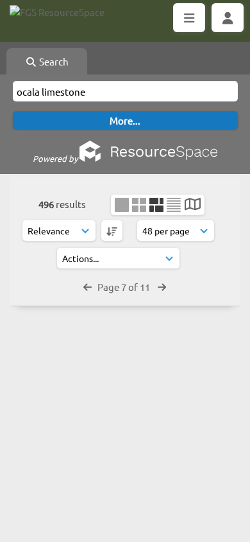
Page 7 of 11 (124, 287)
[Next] (162, 287)
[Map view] (192, 205)
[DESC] (111, 230)
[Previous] (87, 287)
